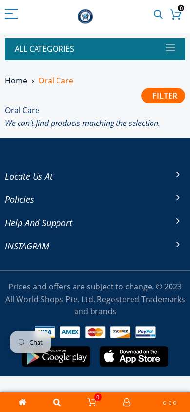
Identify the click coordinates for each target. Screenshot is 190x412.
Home (16, 80)
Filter (164, 95)
